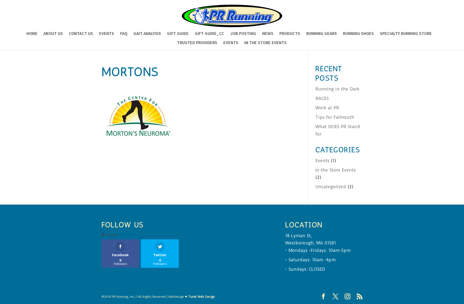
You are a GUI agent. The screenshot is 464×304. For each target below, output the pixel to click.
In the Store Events (265, 43)
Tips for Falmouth (334, 117)
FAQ (123, 34)
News (267, 34)
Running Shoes (358, 34)
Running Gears (321, 34)
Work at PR (327, 107)
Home (31, 34)
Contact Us (81, 34)
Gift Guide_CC (209, 34)
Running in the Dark (337, 88)
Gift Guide (178, 34)
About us (53, 34)
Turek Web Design (201, 296)
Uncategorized (330, 186)
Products (289, 34)
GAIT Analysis (147, 34)
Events (106, 34)
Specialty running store (406, 34)
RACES (322, 98)
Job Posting (243, 34)
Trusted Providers (197, 43)
